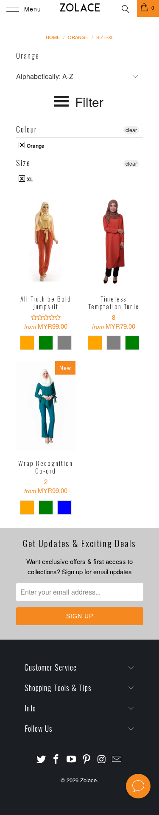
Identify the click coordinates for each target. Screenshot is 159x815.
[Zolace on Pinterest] (87, 759)
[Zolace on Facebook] (56, 759)
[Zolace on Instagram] (101, 759)
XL (29, 178)
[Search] (124, 8)
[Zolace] (80, 8)
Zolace (88, 780)
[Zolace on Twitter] (41, 759)
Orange (35, 145)
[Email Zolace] (117, 759)
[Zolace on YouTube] (71, 759)
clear (131, 129)
